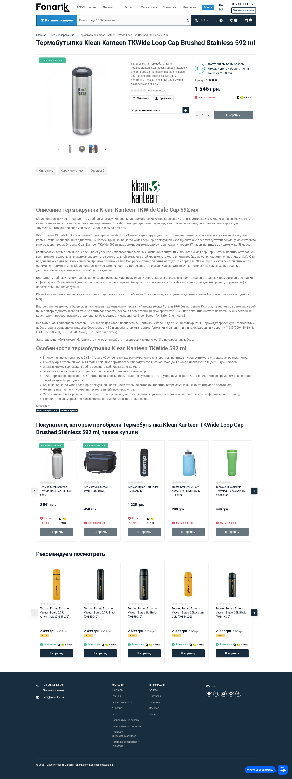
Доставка (155, 696)
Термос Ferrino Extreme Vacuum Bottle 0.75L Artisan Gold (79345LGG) (54, 612)
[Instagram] (216, 694)
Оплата (153, 689)
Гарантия (154, 702)
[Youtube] (224, 694)
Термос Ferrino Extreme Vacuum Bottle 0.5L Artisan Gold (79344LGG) (188, 612)
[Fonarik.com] (53, 7)
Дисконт (117, 708)
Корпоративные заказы (125, 720)
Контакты (117, 689)
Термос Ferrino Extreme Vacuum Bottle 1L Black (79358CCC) (142, 612)
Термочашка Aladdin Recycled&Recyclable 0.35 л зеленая (231, 491)
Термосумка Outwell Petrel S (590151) (96, 489)
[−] (197, 115)
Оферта (153, 714)
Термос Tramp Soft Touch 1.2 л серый (143, 489)
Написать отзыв (157, 90)
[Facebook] (209, 694)
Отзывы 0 (97, 170)
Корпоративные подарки (126, 726)
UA (221, 5)
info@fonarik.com (54, 697)
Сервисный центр (122, 702)
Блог (114, 714)
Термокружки (69, 410)
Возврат (154, 708)
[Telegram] (231, 694)
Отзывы (116, 696)
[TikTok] (238, 694)
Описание (46, 170)
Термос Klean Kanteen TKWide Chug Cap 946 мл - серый (56, 491)
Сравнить (166, 98)
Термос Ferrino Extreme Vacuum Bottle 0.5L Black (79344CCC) (231, 612)
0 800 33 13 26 (244, 4)
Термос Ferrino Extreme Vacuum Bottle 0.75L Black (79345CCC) (99, 612)
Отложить (143, 98)
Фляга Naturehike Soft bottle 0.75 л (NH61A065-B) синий (187, 491)
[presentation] (59, 149)
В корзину (233, 115)
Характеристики (72, 170)
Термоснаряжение (47, 410)
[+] (208, 115)
